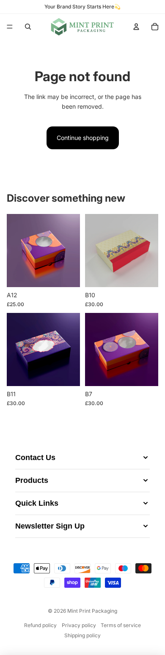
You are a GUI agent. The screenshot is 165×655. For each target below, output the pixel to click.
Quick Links (36, 503)
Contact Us (35, 457)
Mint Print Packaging (92, 611)
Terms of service (121, 625)
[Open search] (28, 26)
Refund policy (40, 625)
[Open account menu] (136, 26)
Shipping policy (82, 635)
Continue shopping (83, 137)
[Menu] (9, 26)
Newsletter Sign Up (50, 526)
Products (31, 480)
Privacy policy (79, 625)
